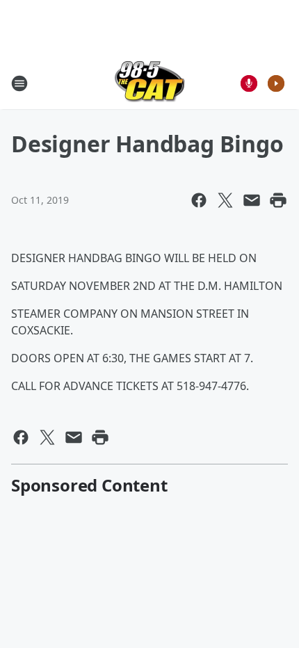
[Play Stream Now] (276, 83)
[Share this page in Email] (251, 200)
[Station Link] (150, 83)
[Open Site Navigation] (19, 83)
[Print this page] (278, 200)
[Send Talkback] (249, 83)
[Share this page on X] (225, 200)
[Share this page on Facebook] (199, 200)
